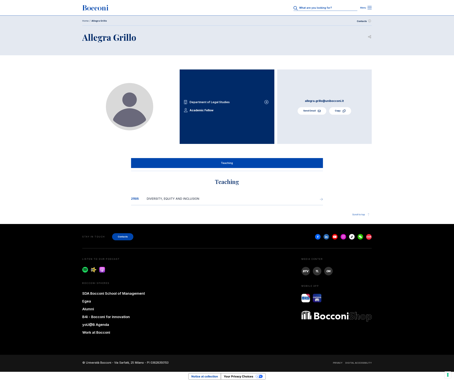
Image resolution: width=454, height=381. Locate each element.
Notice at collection (204, 376)
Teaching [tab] (227, 162)
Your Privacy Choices (238, 376)
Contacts (362, 21)
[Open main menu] (369, 7)
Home (85, 20)
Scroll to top (358, 214)
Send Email (309, 110)
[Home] (95, 7)
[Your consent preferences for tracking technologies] (447, 374)
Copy (338, 110)
